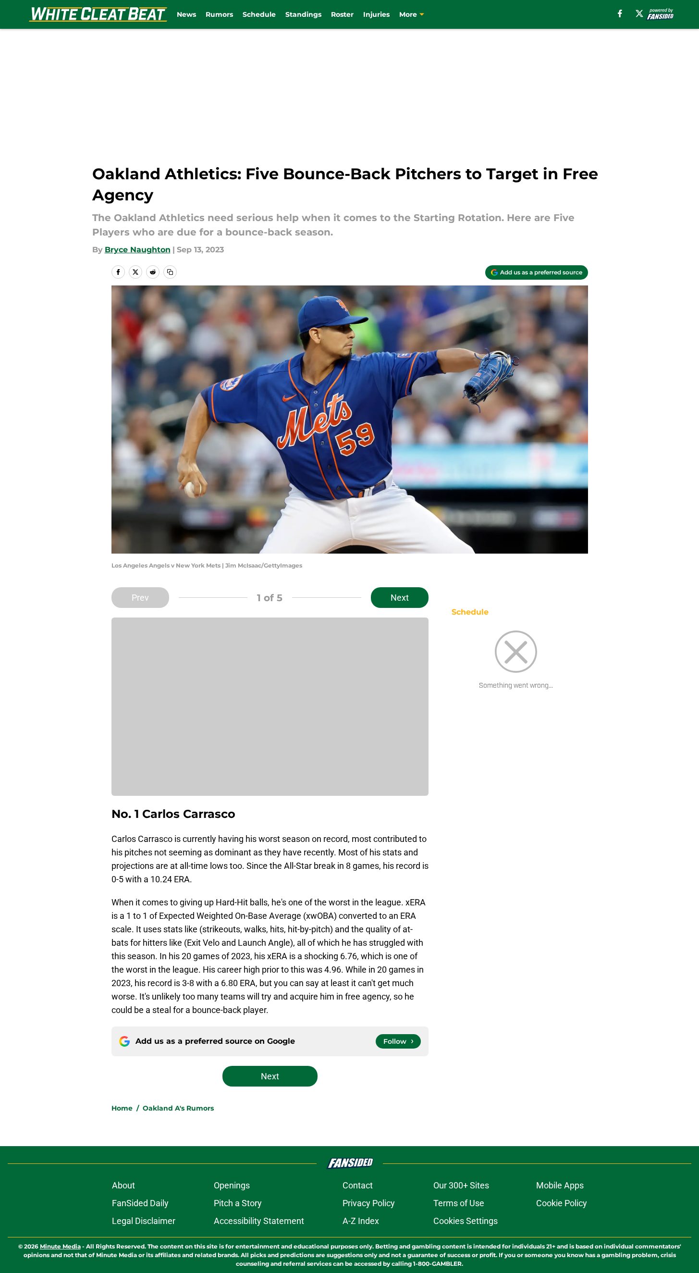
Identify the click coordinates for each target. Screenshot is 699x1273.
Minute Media (60, 1246)
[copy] (170, 272)
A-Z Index (361, 1221)
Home (122, 1108)
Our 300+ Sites (461, 1185)
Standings (303, 14)
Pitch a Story (238, 1203)
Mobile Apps (560, 1185)
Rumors (219, 14)
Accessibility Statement (259, 1221)
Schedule (259, 14)
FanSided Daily (140, 1203)
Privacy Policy (369, 1203)
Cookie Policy (561, 1203)
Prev (140, 598)
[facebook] (620, 13)
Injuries (376, 14)
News (186, 14)
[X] (639, 13)
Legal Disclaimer (143, 1221)
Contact (358, 1185)
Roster (342, 14)
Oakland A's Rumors (178, 1108)
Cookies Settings (465, 1221)
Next (400, 598)
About (123, 1185)
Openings (232, 1185)
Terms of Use (458, 1203)
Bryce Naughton (138, 249)
